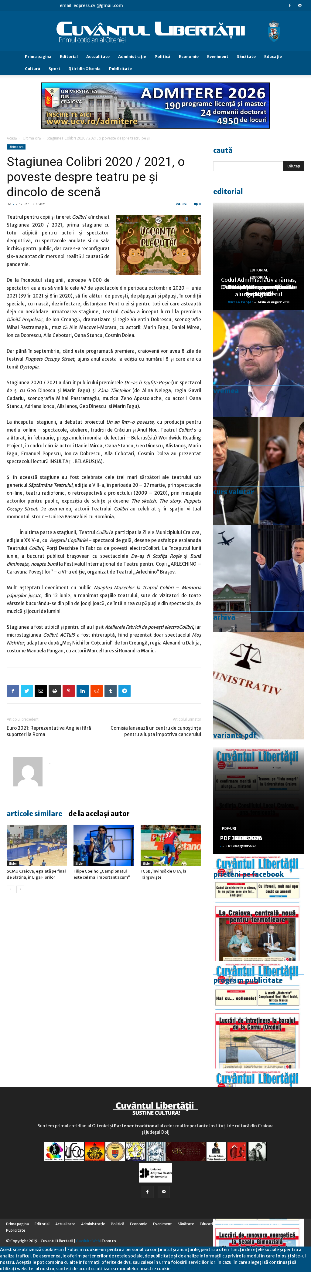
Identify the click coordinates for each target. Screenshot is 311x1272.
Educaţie (273, 56)
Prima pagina (38, 56)
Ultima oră (32, 138)
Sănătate (246, 56)
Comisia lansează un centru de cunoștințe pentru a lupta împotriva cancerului (156, 731)
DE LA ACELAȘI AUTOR (99, 813)
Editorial (69, 56)
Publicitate (120, 68)
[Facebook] (289, 5)
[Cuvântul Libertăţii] (155, 31)
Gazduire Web (88, 1241)
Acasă (12, 138)
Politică (162, 56)
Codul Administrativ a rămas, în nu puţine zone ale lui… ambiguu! (258, 287)
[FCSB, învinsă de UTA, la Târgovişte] (171, 845)
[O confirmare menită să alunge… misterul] (258, 471)
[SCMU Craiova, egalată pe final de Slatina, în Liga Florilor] (37, 845)
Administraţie (132, 56)
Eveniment (217, 56)
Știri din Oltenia (85, 68)
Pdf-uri (229, 828)
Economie (189, 56)
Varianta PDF (234, 735)
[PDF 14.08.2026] (258, 1014)
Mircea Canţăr (240, 302)
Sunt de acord (186, 1268)
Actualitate (98, 56)
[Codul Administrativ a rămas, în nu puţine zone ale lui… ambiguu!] (258, 685)
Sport (54, 68)
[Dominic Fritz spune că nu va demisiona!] (258, 363)
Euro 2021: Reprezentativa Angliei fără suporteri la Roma (49, 731)
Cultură (32, 68)
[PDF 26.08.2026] (258, 907)
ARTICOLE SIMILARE (34, 813)
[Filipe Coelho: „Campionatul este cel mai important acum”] (103, 845)
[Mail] (299, 5)
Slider (13, 864)
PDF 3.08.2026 (239, 838)
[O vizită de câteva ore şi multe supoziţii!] (258, 578)
